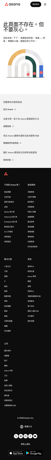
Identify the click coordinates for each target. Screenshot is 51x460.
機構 (5, 326)
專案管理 (7, 237)
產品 (5, 286)
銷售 (5, 291)
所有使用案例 (32, 247)
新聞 (5, 380)
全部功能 (7, 197)
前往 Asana (8, 109)
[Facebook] (30, 436)
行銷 (5, 271)
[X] (16, 436)
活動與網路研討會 (34, 296)
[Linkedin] (21, 436)
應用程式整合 (9, 227)
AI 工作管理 (8, 232)
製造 (5, 316)
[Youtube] (35, 436)
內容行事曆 (32, 197)
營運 (5, 276)
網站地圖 (31, 321)
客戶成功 (31, 306)
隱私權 (6, 395)
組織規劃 (31, 217)
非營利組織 (8, 321)
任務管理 (31, 242)
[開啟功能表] (45, 4)
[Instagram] (25, 436)
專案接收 (31, 237)
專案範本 (31, 301)
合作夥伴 (31, 316)
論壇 (29, 286)
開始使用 (36, 4)
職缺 (5, 366)
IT (5, 281)
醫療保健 (7, 296)
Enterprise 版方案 (10, 222)
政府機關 (7, 306)
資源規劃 (31, 227)
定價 (5, 207)
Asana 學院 (32, 276)
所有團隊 (7, 331)
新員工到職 (32, 212)
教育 (5, 311)
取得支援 (31, 271)
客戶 (5, 361)
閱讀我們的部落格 (10, 143)
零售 (5, 301)
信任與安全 (8, 390)
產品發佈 (31, 222)
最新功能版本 (9, 202)
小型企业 (7, 266)
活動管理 (31, 192)
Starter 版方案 (9, 212)
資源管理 (7, 242)
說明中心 (31, 266)
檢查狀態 (7, 160)
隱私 (28, 444)
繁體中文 (28, 426)
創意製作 (31, 202)
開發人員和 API (33, 311)
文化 (5, 376)
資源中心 (31, 291)
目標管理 (31, 207)
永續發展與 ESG (10, 405)
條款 (23, 444)
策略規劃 (31, 232)
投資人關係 (8, 385)
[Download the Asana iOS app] (16, 453)
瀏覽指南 (7, 126)
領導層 (6, 356)
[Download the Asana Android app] (34, 453)
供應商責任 (8, 400)
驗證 (29, 281)
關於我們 (7, 351)
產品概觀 (7, 192)
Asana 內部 (8, 370)
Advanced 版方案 (10, 217)
